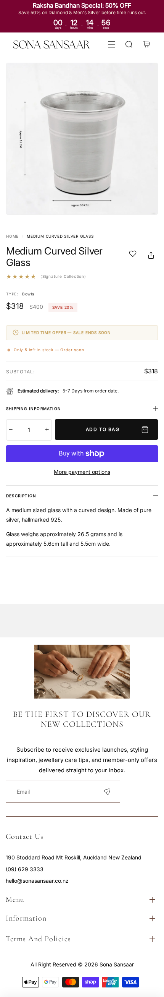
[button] (111, 44)
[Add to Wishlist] (133, 255)
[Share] (151, 255)
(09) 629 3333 (24, 869)
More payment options (82, 472)
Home (12, 236)
